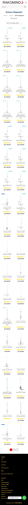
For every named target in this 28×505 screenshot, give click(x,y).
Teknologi (3, 461)
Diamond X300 (20, 369)
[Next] (17, 449)
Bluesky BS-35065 (7, 42)
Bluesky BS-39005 (7, 140)
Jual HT (11, 15)
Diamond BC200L (21, 416)
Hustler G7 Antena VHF (7, 439)
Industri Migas (5, 484)
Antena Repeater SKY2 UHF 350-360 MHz (21, 91)
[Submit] (25, 6)
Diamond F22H (21, 299)
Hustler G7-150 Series (7, 209)
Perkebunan (4, 488)
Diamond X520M (21, 254)
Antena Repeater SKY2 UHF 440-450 (21, 65)
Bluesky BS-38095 (20, 140)
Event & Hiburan (5, 498)
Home (5, 15)
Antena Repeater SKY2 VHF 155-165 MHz (21, 117)
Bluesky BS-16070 (7, 185)
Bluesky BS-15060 (20, 185)
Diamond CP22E (7, 299)
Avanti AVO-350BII (20, 392)
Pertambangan (5, 482)
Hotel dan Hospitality (7, 490)
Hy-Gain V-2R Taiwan (21, 322)
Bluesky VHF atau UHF (21, 209)
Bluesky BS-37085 (7, 163)
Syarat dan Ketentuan (7, 473)
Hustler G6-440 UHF (7, 369)
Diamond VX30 (20, 232)
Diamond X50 (21, 438)
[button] (26, 2)
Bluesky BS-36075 (20, 163)
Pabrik (3, 494)
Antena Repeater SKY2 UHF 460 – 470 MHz (7, 66)
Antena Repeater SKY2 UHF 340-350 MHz (7, 117)
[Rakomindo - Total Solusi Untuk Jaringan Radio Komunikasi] (13, 2)
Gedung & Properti (6, 492)
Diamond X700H (7, 254)
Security (3, 496)
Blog (2, 470)
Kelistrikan (4, 486)
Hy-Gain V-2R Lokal (7, 347)
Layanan (3, 464)
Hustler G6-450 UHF (21, 347)
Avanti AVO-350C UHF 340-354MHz (7, 393)
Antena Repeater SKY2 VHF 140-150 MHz (7, 323)
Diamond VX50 (7, 232)
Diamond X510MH (7, 277)
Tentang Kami (5, 467)
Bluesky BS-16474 (20, 42)
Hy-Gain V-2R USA (7, 416)
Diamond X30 (21, 277)
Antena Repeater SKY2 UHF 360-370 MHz (7, 91)
